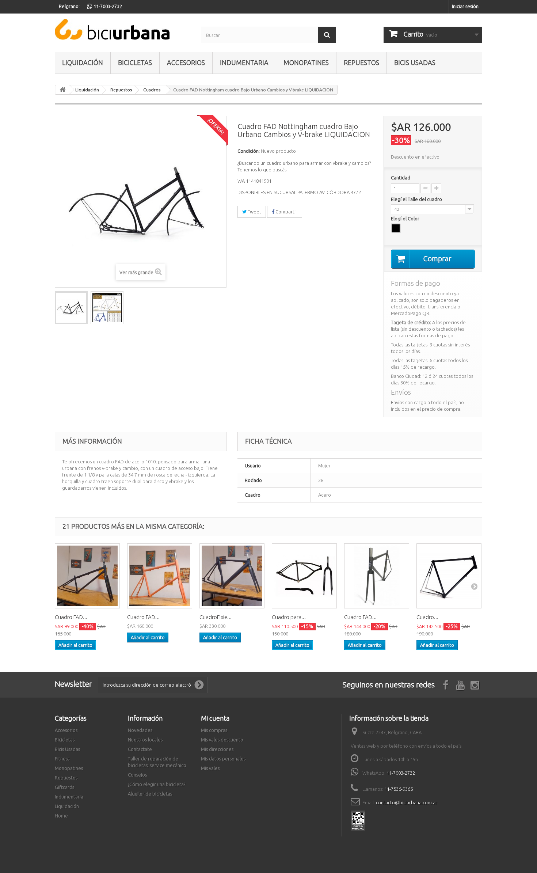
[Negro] (396, 228)
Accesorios (186, 62)
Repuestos (361, 62)
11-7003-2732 (400, 772)
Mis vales (210, 768)
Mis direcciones (217, 749)
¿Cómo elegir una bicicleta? (156, 784)
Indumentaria (244, 62)
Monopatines (306, 62)
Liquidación (82, 62)
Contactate (140, 749)
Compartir (285, 211)
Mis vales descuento (222, 739)
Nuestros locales (145, 739)
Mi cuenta (215, 718)
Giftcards (64, 787)
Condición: (248, 150)
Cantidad (400, 177)
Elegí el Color (405, 218)
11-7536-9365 (398, 789)
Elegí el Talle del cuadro (417, 199)
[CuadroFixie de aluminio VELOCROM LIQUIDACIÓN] (231, 575)
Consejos (137, 774)
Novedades (140, 730)
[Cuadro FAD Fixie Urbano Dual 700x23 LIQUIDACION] (376, 575)
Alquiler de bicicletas (150, 793)
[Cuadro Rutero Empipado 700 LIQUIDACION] (448, 575)
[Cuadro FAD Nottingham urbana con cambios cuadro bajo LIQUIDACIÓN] (71, 308)
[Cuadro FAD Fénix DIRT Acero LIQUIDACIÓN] (87, 575)
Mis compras (214, 730)
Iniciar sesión (465, 6)
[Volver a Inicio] (62, 89)
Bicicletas (135, 62)
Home (61, 815)
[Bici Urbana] (122, 29)
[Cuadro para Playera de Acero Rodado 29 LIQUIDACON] (304, 575)
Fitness (62, 758)
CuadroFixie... (215, 617)
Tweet (254, 211)
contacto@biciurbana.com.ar (406, 802)
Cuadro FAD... (71, 617)
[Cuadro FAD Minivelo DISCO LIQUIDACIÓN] (159, 575)
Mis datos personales (223, 758)
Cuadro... (427, 617)
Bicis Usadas (414, 62)
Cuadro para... (289, 617)
